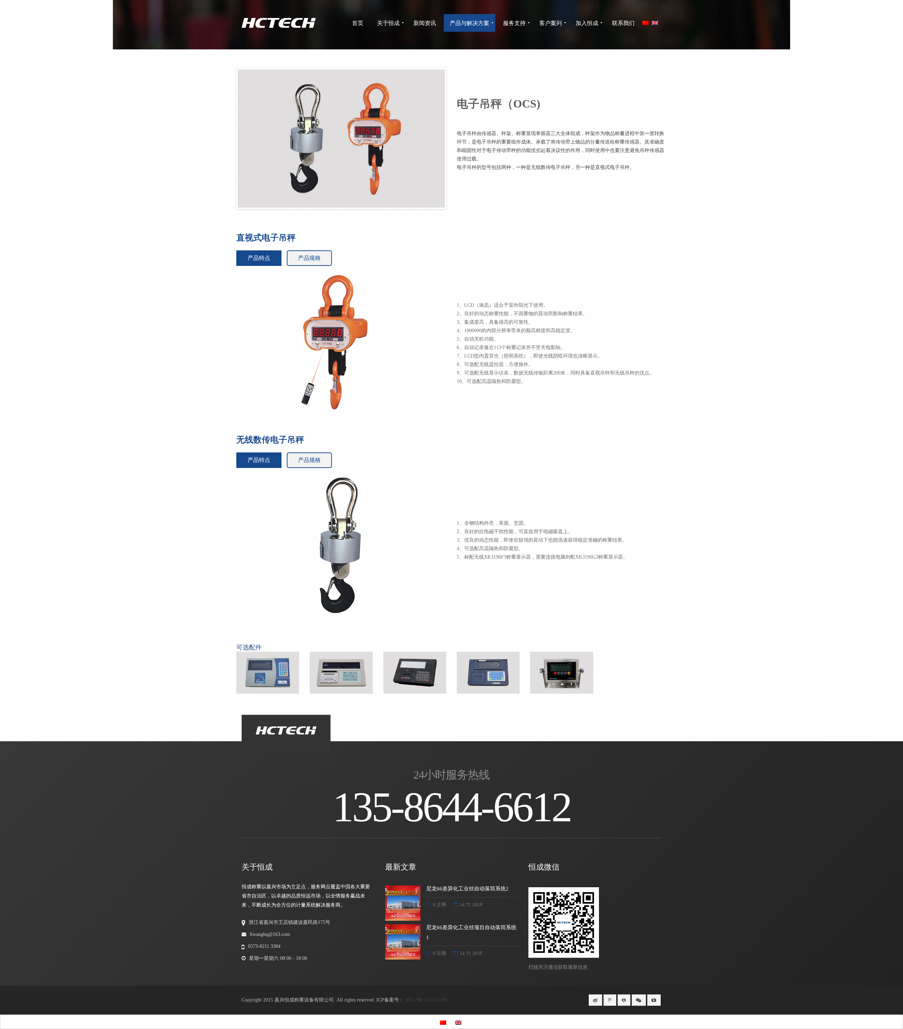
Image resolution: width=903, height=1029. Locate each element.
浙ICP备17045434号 (426, 1000)
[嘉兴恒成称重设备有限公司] (279, 23)
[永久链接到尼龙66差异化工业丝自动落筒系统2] (402, 902)
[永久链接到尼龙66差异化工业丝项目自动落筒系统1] (402, 941)
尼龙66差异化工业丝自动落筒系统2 (467, 888)
